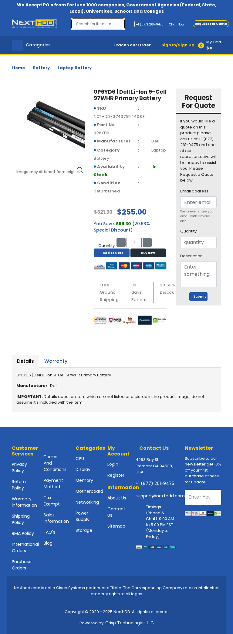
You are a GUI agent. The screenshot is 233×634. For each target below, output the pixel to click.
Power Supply (82, 516)
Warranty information (24, 502)
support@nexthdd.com (160, 496)
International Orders (25, 547)
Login (112, 464)
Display (83, 469)
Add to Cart (113, 253)
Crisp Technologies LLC (129, 623)
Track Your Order (132, 45)
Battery (41, 68)
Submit (199, 296)
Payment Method (53, 483)
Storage (84, 530)
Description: (192, 256)
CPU (80, 458)
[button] (211, 45)
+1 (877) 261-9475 (155, 483)
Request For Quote (211, 24)
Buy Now (148, 253)
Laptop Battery (75, 68)
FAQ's (49, 532)
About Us (116, 498)
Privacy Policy (19, 467)
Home (18, 68)
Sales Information (56, 518)
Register (115, 475)
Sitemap (116, 526)
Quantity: (189, 231)
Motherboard (89, 491)
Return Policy (19, 485)
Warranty (55, 361)
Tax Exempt (52, 501)
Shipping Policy (21, 519)
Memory (84, 480)
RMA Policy (23, 533)
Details (25, 361)
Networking (87, 502)
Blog (48, 543)
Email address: (194, 191)
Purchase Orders (22, 565)
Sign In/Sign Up (177, 45)
